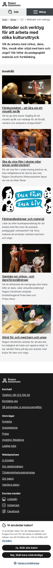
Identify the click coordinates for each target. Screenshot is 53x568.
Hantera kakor (11, 484)
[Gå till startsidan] (11, 4)
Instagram (13, 505)
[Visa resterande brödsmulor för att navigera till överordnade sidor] (22, 19)
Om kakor (7, 540)
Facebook (13, 511)
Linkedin (12, 499)
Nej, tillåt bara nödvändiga (26, 555)
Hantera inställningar (28, 563)
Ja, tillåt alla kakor (26, 547)
